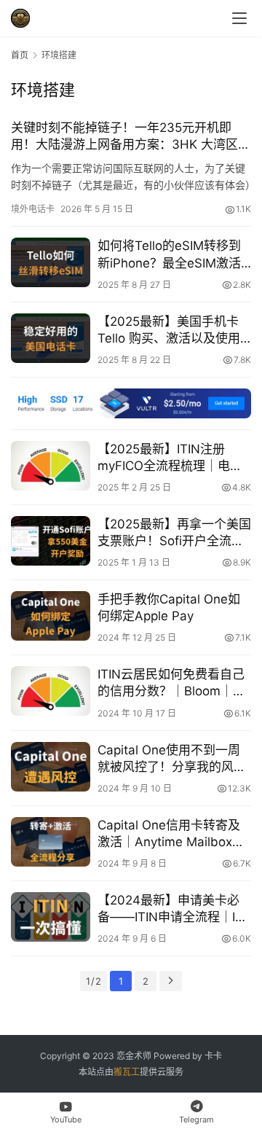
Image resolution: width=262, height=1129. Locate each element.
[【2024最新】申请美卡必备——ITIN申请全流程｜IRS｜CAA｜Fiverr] (50, 917)
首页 (19, 55)
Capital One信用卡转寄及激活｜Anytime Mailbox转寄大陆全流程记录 (171, 834)
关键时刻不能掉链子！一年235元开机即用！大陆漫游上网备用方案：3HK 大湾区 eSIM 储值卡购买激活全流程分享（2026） (129, 136)
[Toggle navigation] (239, 18)
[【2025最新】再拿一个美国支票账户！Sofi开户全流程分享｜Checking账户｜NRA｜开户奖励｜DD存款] (50, 541)
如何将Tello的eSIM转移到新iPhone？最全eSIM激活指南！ (169, 254)
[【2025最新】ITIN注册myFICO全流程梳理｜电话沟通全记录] (50, 466)
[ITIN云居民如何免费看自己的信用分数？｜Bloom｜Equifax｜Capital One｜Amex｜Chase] (50, 691)
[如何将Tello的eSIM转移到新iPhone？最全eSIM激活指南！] (50, 262)
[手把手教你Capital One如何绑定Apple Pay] (50, 616)
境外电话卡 (33, 208)
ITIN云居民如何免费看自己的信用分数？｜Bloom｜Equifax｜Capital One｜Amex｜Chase (171, 683)
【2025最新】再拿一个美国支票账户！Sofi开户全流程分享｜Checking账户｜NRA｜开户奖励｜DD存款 (174, 533)
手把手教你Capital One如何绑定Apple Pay (169, 607)
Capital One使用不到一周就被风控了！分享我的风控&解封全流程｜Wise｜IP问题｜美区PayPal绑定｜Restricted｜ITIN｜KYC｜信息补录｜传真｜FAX (172, 759)
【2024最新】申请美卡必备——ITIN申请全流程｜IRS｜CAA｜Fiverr (174, 909)
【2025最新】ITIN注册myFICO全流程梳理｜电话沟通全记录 (170, 458)
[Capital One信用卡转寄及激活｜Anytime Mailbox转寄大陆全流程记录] (50, 842)
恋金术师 (133, 1055)
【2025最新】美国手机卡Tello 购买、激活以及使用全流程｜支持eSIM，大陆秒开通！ (174, 330)
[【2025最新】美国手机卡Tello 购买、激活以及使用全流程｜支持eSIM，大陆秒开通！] (50, 338)
